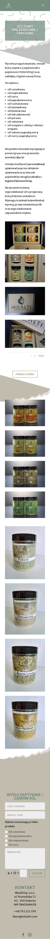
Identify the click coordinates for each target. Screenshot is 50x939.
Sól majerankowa (18, 840)
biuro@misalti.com (25, 916)
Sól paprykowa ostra (20, 836)
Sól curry (13, 844)
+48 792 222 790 (25, 911)
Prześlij (37, 873)
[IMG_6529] (25, 347)
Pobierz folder (25, 374)
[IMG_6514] (25, 248)
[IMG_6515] (25, 281)
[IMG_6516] (25, 314)
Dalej (41, 355)
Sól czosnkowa (16, 831)
